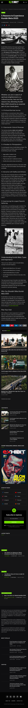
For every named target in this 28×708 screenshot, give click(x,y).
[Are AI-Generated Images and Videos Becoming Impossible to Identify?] (4, 658)
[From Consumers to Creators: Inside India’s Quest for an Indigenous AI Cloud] (4, 643)
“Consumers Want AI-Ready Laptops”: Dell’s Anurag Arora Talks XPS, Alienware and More (18, 677)
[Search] (24, 2)
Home (2, 9)
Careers (13, 700)
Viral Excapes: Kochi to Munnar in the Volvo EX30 (13, 371)
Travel (6, 9)
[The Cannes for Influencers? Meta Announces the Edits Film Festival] (14, 544)
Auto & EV (4, 571)
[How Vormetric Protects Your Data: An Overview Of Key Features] (4, 651)
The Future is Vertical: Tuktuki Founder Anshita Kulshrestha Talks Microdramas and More (18, 685)
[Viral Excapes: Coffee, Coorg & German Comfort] (5, 433)
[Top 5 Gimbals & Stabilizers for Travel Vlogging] (5, 439)
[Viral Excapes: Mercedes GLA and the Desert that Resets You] (14, 341)
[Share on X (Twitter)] (4, 25)
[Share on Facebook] (2, 25)
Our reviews (3, 619)
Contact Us (19, 700)
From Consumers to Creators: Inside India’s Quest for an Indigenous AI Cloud (18, 643)
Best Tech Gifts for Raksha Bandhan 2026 (15, 595)
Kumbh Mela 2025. (13, 305)
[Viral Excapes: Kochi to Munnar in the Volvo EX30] (14, 362)
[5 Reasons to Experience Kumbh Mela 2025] (14, 43)
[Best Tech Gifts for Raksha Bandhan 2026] (14, 587)
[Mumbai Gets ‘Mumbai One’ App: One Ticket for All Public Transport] (14, 383)
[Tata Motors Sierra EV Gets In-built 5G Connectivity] (14, 565)
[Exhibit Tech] (14, 2)
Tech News (4, 550)
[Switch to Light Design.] (26, 2)
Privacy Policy (12, 526)
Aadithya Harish (5, 22)
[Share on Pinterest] (6, 25)
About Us (8, 700)
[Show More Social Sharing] (9, 25)
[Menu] (2, 2)
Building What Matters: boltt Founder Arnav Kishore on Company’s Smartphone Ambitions (18, 669)
